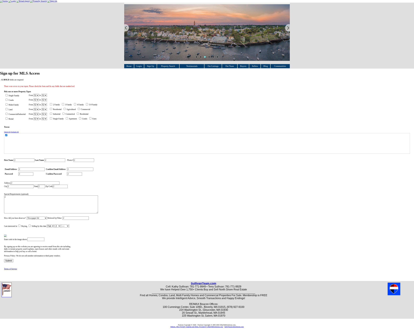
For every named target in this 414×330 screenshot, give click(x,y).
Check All (7, 132)
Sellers (255, 66)
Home (129, 66)
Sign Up (150, 66)
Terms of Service (10, 269)
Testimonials (191, 66)
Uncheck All (15, 132)
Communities (280, 66)
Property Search (168, 66)
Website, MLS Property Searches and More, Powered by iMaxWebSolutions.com (196, 327)
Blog (265, 66)
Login (139, 66)
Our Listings (213, 66)
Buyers (243, 66)
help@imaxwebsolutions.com (234, 327)
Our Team (229, 66)
